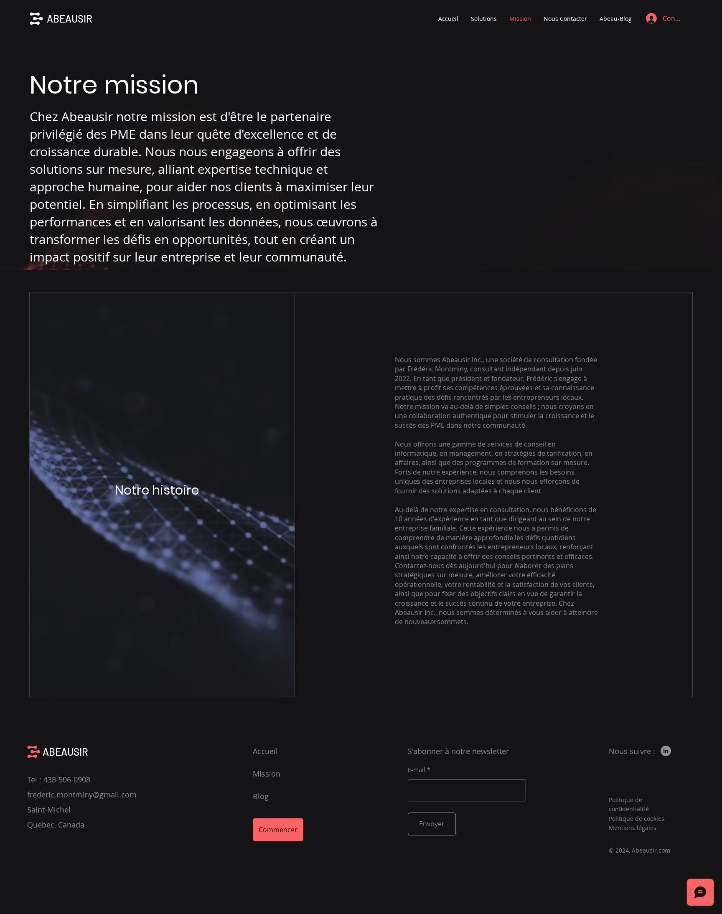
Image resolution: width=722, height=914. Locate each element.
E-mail (416, 770)
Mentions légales (632, 828)
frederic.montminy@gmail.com (82, 795)
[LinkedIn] (666, 751)
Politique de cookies (636, 819)
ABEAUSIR (69, 19)
